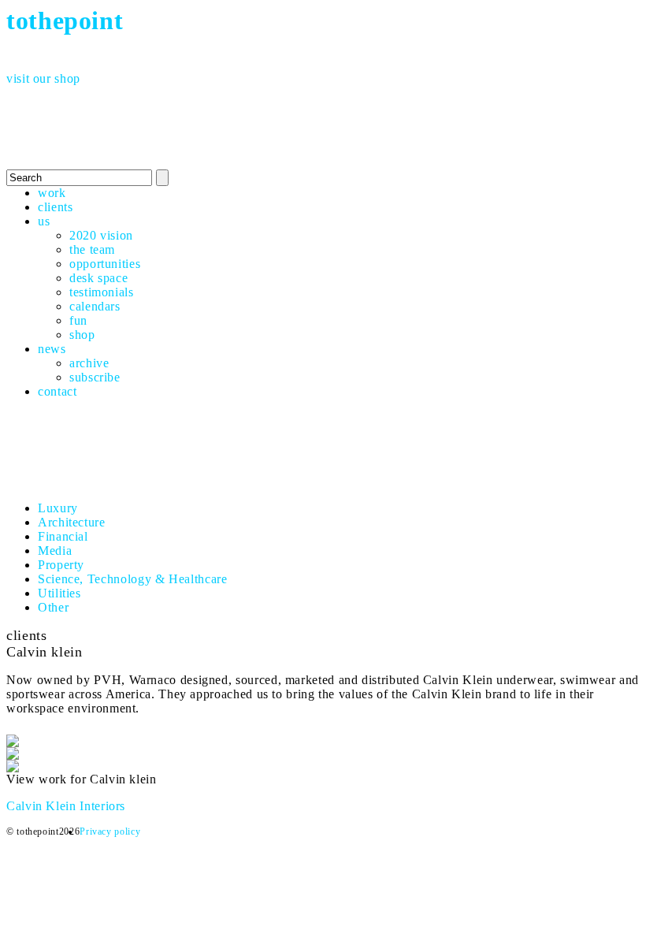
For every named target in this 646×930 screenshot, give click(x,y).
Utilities (59, 593)
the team (92, 249)
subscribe (95, 377)
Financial (63, 536)
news (52, 348)
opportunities (104, 263)
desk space (98, 278)
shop (82, 334)
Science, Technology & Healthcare (132, 579)
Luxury (58, 508)
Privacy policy (110, 831)
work (52, 192)
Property (61, 564)
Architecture (72, 522)
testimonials (101, 292)
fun (78, 320)
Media (55, 550)
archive (89, 363)
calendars (95, 306)
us (44, 221)
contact (57, 391)
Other (53, 607)
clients (55, 207)
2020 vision (101, 235)
